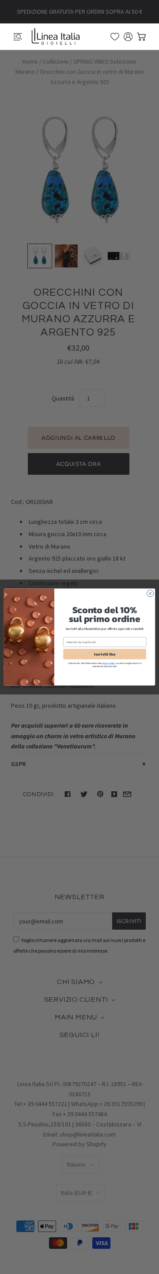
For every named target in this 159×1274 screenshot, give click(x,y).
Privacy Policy (108, 663)
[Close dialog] (150, 593)
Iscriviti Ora (104, 654)
